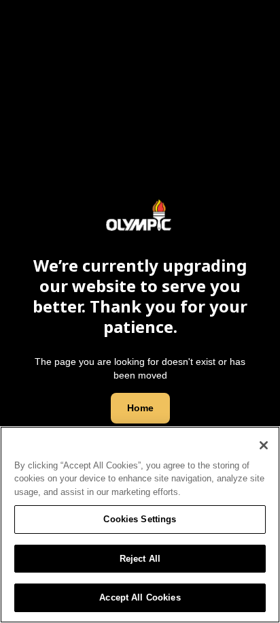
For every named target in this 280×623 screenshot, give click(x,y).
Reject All (140, 559)
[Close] (264, 445)
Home (140, 407)
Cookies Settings (139, 519)
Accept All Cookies (139, 597)
